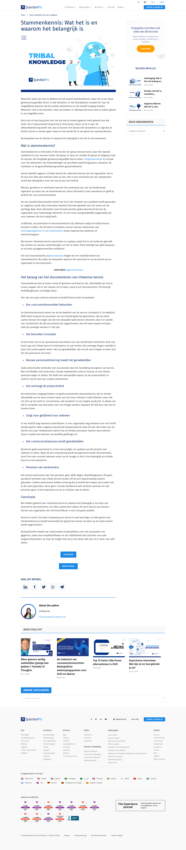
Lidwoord (66, 738)
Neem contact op (159, 759)
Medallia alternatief (90, 760)
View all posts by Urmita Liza (52, 617)
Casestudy (66, 747)
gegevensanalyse (55, 255)
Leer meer (146, 48)
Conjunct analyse (114, 738)
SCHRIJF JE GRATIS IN (154, 7)
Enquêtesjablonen (69, 744)
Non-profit (87, 738)
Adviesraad (157, 747)
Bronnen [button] (98, 7)
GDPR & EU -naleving (115, 756)
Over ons (157, 735)
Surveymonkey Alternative (92, 754)
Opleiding (66, 750)
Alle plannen (88, 735)
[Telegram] (62, 587)
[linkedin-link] (101, 719)
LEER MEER (68, 554)
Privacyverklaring (80, 835)
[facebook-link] (91, 719)
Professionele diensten (28, 750)
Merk (155, 753)
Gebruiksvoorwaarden (99, 835)
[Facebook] (34, 587)
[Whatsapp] (53, 587)
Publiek (45, 747)
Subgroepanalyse (93, 159)
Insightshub (47, 759)
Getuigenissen (158, 744)
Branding (24, 744)
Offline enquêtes (113, 744)
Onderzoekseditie (49, 753)
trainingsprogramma (31, 230)
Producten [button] (69, 7)
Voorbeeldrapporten (27, 738)
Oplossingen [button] (84, 7)
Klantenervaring (48, 738)
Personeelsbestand (49, 741)
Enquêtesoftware (48, 735)
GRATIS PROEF (68, 566)
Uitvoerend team (159, 738)
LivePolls (46, 756)
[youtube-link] (106, 719)
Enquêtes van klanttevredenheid (118, 747)
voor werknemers (54, 230)
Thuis (23, 15)
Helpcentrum (121, 719)
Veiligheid (24, 753)
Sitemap (67, 835)
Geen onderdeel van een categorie (43, 15)
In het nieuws (158, 741)
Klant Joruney (112, 763)
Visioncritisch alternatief (92, 757)
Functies (111, 7)
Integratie (24, 747)
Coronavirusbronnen (70, 756)
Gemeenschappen (49, 744)
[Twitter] (43, 587)
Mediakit (156, 756)
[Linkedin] (25, 587)
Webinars (66, 753)
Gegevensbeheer (74, 270)
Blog (64, 735)
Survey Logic (25, 741)
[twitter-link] (96, 719)
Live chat (135, 719)
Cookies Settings (116, 835)
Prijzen (121, 7)
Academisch (88, 741)
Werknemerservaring (115, 759)
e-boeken (66, 741)
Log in (162, 2)
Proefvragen (25, 735)
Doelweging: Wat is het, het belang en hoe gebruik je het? (153, 81)
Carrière (156, 750)
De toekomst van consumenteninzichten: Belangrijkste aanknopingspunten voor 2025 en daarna (71, 666)
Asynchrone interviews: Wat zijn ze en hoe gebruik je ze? (144, 664)
